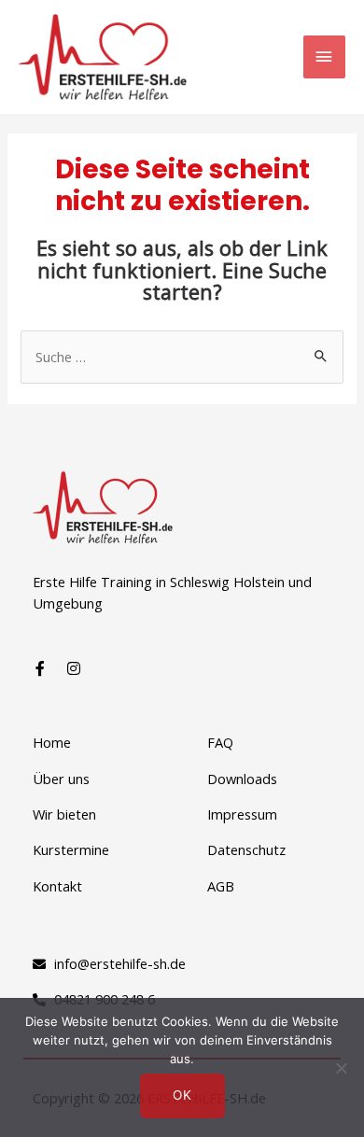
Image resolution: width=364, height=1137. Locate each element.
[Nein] (340, 1068)
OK (182, 1095)
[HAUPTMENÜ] (324, 56)
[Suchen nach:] (182, 356)
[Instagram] (73, 668)
